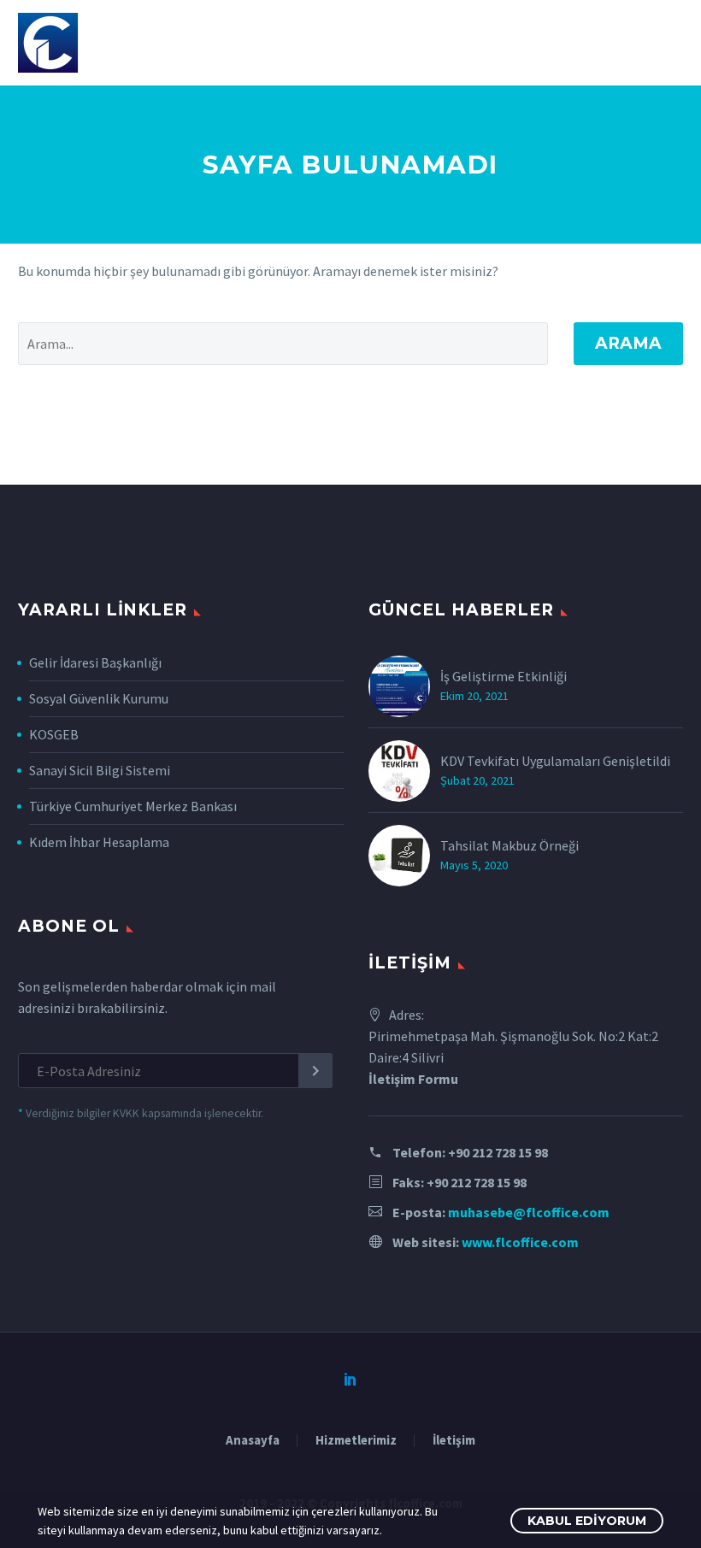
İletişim (454, 1440)
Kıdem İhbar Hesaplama (99, 842)
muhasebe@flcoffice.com (529, 1212)
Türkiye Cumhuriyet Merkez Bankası (133, 806)
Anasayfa (253, 1440)
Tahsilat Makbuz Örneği (509, 845)
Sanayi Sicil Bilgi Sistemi (99, 770)
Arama (628, 343)
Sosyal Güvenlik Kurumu (98, 698)
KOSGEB (54, 734)
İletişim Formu (413, 1078)
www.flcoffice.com (520, 1242)
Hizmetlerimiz (356, 1440)
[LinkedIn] (350, 1379)
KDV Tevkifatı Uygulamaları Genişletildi (555, 760)
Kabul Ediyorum (586, 1520)
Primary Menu (667, 44)
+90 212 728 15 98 (498, 1152)
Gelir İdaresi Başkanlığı (95, 662)
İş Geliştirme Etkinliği (503, 676)
